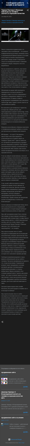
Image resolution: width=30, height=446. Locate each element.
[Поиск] (28, 3)
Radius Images (21, 442)
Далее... (26, 387)
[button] (28, 10)
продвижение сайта (8, 372)
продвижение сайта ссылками (12, 418)
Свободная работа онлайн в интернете (15, 4)
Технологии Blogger (16, 439)
